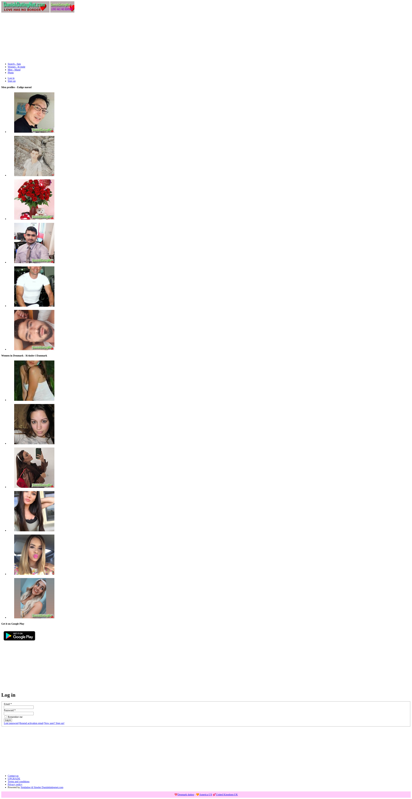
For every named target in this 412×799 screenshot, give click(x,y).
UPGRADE (14, 778)
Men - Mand (14, 69)
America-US (205, 794)
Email (8, 704)
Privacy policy (15, 784)
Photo (11, 72)
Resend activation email (31, 723)
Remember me (15, 717)
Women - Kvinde (16, 66)
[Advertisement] (206, 37)
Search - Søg (14, 64)
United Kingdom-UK (227, 794)
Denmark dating (186, 794)
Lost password (11, 723)
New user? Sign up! (54, 723)
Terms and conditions (18, 781)
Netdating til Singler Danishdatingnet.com (42, 787)
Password (10, 710)
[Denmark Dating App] (19, 642)
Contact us (13, 775)
